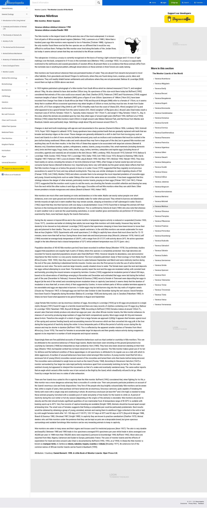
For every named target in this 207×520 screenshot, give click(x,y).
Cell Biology (6, 96)
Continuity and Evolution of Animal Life (14, 28)
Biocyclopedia (200, 501)
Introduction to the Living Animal (14, 20)
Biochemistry (6, 90)
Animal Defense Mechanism (12, 53)
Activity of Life (8, 41)
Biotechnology (7, 84)
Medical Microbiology (9, 78)
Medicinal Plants (7, 132)
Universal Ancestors (9, 162)
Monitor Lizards (8, 72)
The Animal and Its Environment (13, 47)
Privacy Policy (193, 503)
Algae (4, 156)
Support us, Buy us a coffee (14, 168)
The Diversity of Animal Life (12, 35)
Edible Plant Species (9, 126)
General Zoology (8, 14)
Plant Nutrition (7, 138)
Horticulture (6, 150)
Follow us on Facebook (12, 175)
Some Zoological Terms (11, 66)
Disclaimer (183, 503)
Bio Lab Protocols (8, 114)
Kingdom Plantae (8, 144)
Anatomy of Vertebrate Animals (14, 59)
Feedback (201, 503)
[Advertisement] (102, 475)
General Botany (7, 8)
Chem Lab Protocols (9, 120)
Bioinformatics (7, 108)
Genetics (5, 102)
